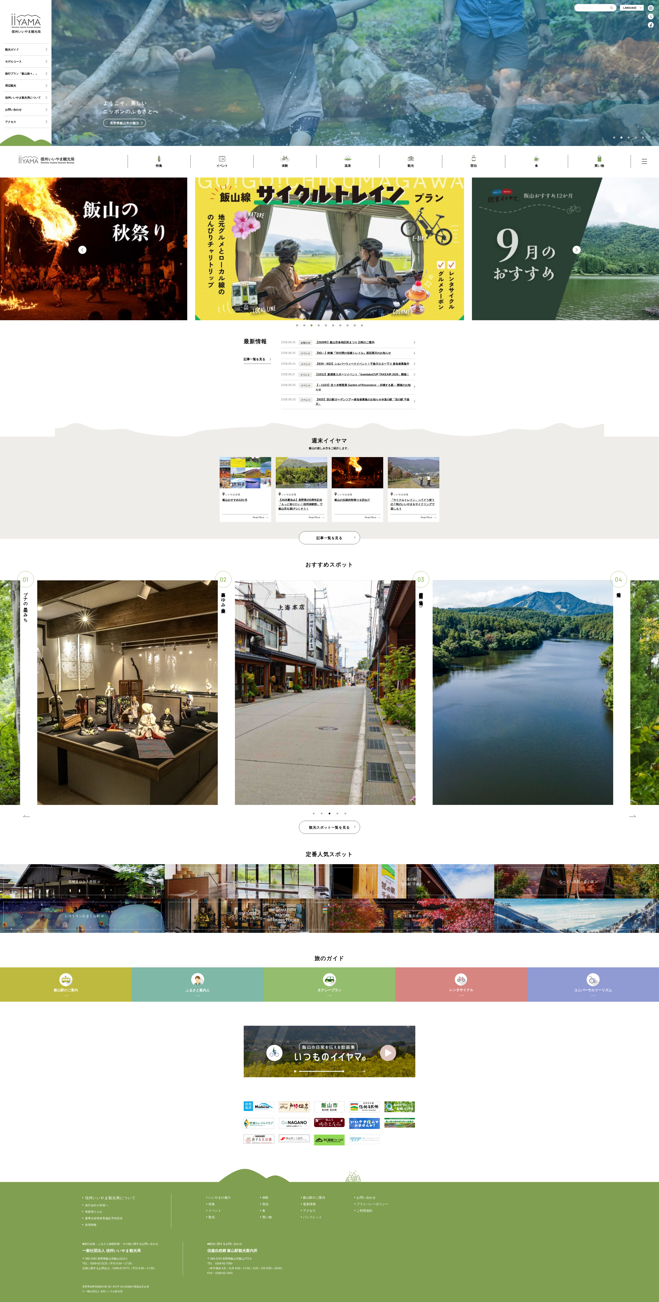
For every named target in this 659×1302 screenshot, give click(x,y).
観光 (212, 1217)
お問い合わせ (13, 109)
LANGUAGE (630, 7)
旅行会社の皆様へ (96, 1205)
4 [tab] (319, 325)
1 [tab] (297, 325)
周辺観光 (10, 85)
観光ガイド (12, 49)
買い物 (267, 1217)
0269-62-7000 (223, 1263)
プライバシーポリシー (372, 1204)
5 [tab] (326, 325)
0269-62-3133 (98, 1263)
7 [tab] (340, 325)
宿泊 (265, 1204)
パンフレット (312, 1217)
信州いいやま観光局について (23, 97)
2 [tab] (304, 325)
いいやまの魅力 (220, 1197)
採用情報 (91, 1224)
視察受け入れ (93, 1211)
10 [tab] (362, 325)
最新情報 (309, 1204)
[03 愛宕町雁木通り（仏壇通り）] (127, 692)
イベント (215, 1210)
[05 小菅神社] (523, 692)
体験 (265, 1197)
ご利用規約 (364, 1210)
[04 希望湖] (325, 692)
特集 (212, 1204)
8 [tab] (347, 325)
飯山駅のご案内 (314, 1197)
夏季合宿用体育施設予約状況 (104, 1218)
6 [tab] (333, 325)
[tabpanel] (329, 249)
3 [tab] (311, 325)
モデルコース (13, 61)
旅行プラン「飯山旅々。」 (21, 73)
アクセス (10, 121)
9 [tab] (355, 325)
